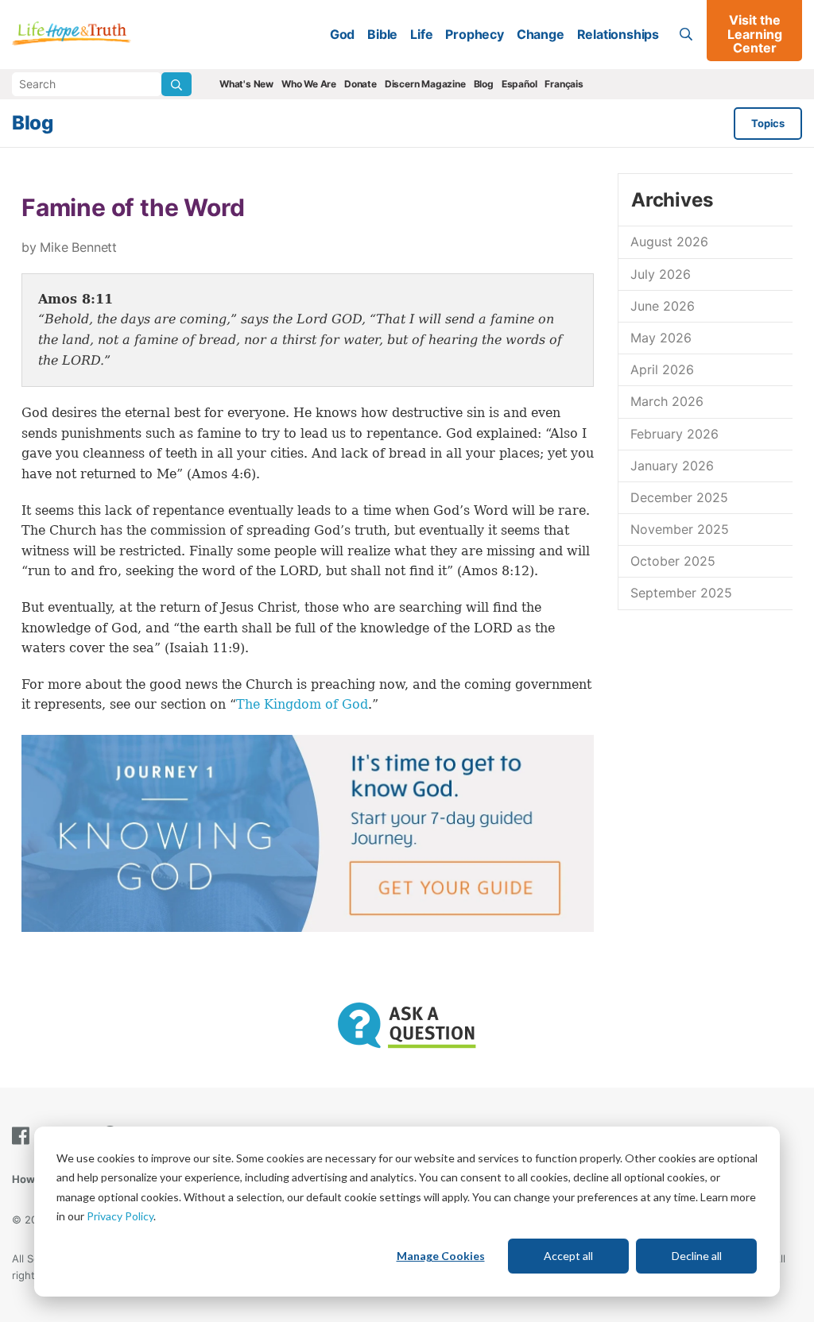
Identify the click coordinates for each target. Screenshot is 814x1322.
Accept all (568, 1255)
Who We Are (308, 84)
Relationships (618, 34)
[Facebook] (24, 1136)
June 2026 (662, 306)
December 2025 (679, 497)
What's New (246, 84)
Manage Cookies (441, 1255)
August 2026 (669, 241)
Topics (768, 123)
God (342, 34)
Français (564, 84)
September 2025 (681, 593)
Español (519, 84)
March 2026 (667, 401)
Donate (360, 84)
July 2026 (660, 274)
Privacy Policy (120, 1216)
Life (421, 34)
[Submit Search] (176, 84)
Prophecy (474, 34)
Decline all (697, 1255)
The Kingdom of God (302, 704)
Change (540, 34)
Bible (382, 34)
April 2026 (662, 369)
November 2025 (679, 529)
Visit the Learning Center (754, 34)
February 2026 (674, 434)
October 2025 (672, 561)
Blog (484, 84)
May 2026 (661, 338)
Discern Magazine (425, 84)
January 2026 (672, 466)
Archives (671, 199)
